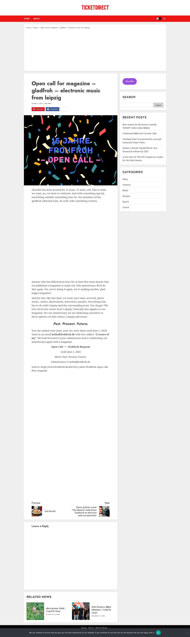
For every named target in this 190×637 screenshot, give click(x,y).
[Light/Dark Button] (159, 18)
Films (125, 179)
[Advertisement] (95, 50)
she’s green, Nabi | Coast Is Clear (56, 610)
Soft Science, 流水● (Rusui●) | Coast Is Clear (101, 609)
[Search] (164, 18)
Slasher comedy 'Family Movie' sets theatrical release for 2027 (140, 150)
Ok (158, 633)
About (36, 18)
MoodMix (130, 81)
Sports (126, 201)
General (126, 184)
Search (129, 97)
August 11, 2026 (99, 616)
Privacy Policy (102, 628)
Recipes (126, 196)
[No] (186, 632)
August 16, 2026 (54, 614)
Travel (126, 207)
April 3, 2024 (38, 104)
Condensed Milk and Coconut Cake (140, 133)
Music (125, 190)
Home (26, 18)
